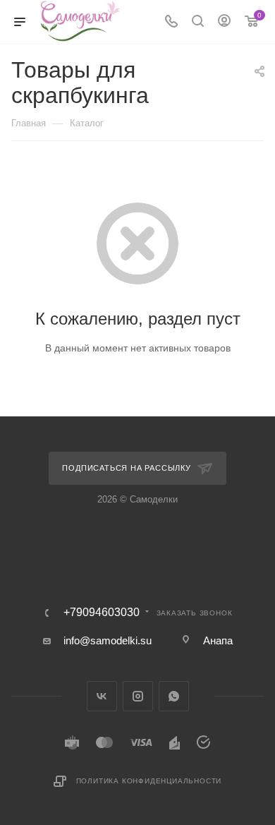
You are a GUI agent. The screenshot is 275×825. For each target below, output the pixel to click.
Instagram (138, 696)
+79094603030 (101, 612)
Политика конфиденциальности (149, 781)
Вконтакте (102, 696)
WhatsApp (174, 696)
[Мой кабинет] (224, 22)
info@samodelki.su (107, 640)
